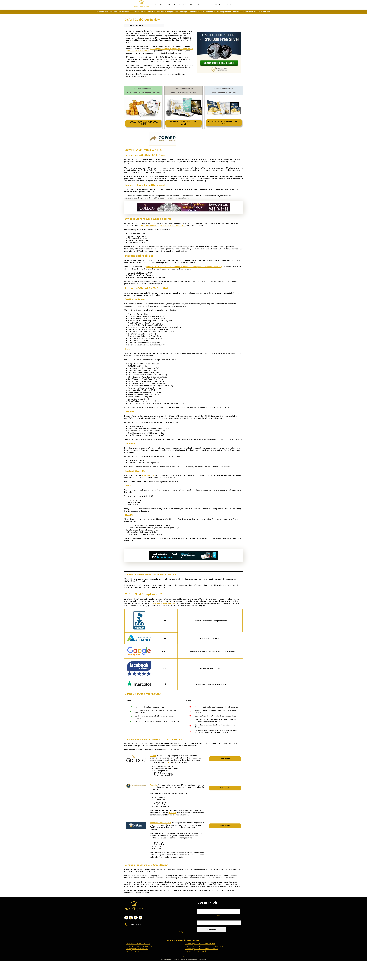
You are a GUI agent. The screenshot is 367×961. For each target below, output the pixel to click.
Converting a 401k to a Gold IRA (139, 946)
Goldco (153, 755)
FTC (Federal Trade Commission (163, 603)
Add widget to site (182, 932)
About (229, 5)
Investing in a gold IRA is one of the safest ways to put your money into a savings (159, 49)
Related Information (205, 5)
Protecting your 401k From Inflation (200, 943)
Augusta (153, 785)
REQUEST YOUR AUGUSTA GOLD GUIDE (143, 123)
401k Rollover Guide (134, 951)
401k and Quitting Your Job (196, 951)
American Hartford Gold (160, 822)
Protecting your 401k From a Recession (201, 948)
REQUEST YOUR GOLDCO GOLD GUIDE (183, 122)
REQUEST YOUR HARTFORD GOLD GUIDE (223, 122)
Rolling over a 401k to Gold (137, 948)
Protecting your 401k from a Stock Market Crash (205, 946)
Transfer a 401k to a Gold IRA (138, 943)
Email (199, 919)
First (218, 915)
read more (266, 12)
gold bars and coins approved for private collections (163, 225)
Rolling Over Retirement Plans (184, 5)
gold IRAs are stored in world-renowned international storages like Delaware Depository (184, 266)
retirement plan (147, 475)
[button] (225, 758)
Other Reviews (220, 5)
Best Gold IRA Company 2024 (161, 5)
